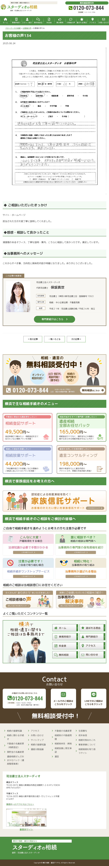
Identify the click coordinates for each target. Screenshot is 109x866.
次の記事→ (76, 339)
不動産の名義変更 (63, 730)
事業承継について (87, 744)
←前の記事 (33, 339)
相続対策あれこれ (87, 740)
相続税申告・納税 (63, 743)
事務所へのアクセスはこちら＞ (20, 804)
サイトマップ (37, 740)
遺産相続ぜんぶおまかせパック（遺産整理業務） (15, 760)
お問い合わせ (37, 735)
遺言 (57, 756)
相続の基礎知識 (14, 730)
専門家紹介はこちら (52, 319)
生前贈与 (82, 730)
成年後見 (82, 735)
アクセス (35, 730)
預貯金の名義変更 (15, 751)
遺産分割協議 (37, 749)
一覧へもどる (54, 339)
